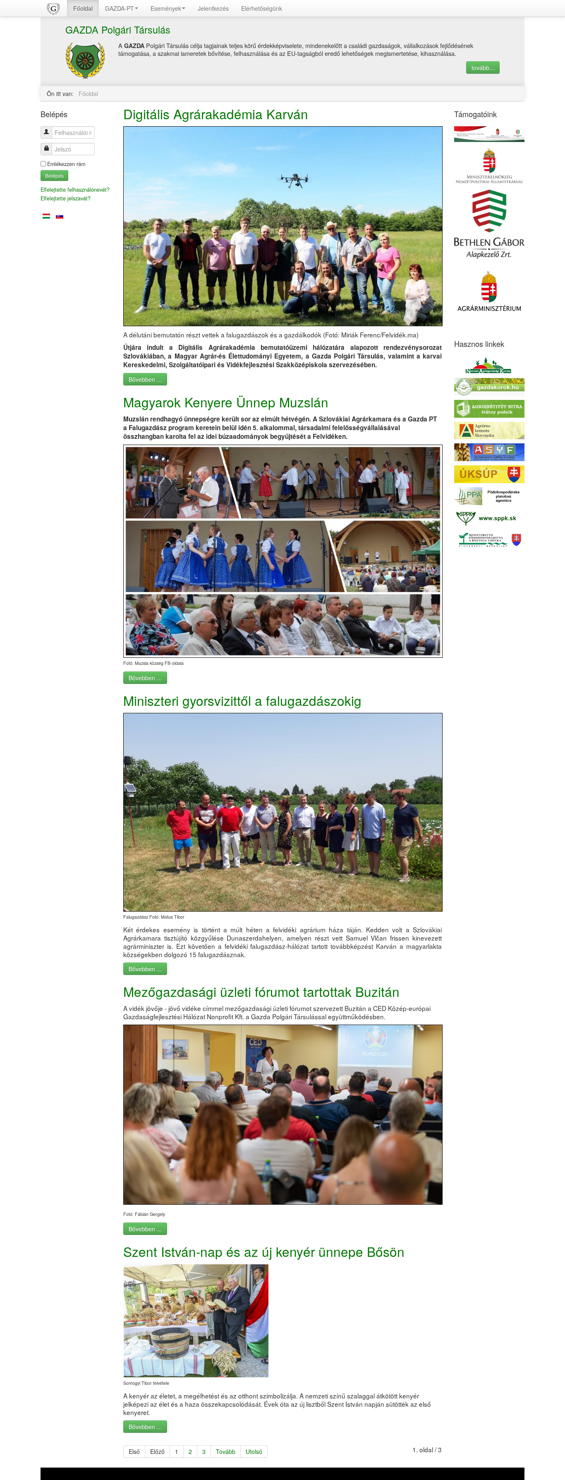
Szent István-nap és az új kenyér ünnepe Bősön (264, 1251)
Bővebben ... (145, 379)
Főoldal (83, 8)
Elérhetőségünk (261, 8)
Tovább (225, 1451)
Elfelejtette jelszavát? (66, 198)
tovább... (483, 67)
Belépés (54, 175)
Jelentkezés (213, 8)
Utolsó (254, 1451)
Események (166, 8)
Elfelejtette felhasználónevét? (75, 189)
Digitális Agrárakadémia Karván (215, 113)
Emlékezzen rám (66, 164)
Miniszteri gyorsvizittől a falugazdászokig (242, 700)
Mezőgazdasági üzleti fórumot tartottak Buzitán (261, 991)
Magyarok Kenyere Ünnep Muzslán (225, 401)
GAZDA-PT (119, 8)
